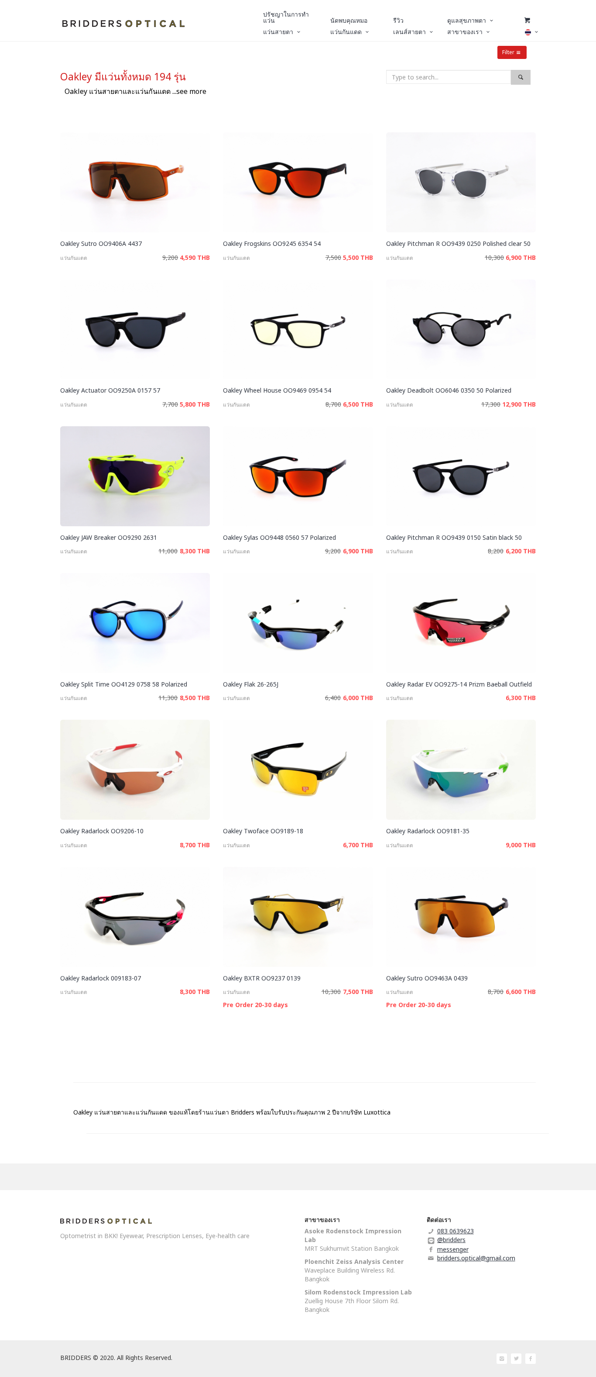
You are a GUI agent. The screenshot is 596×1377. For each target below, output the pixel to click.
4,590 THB (195, 257)
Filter (508, 52)
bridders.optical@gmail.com (476, 1258)
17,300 (490, 404)
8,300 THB (195, 551)
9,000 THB (521, 845)
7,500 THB (358, 991)
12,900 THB (519, 404)
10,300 (494, 257)
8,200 (496, 551)
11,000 (168, 551)
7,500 (333, 257)
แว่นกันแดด (73, 258)
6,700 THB (358, 845)
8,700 (333, 404)
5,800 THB (195, 404)
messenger (453, 1249)
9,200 (170, 257)
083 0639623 (455, 1231)
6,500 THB (358, 404)
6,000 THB (358, 698)
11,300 (168, 698)
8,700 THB (195, 845)
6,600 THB (521, 991)
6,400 (333, 698)
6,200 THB (521, 551)
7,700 (170, 404)
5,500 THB (358, 257)
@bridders (451, 1240)
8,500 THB (195, 698)
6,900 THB (521, 257)
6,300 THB (521, 698)
